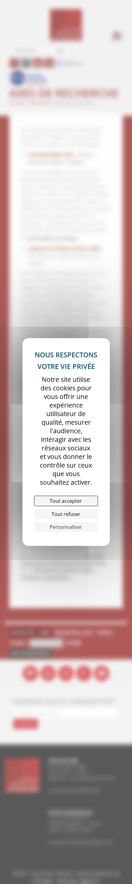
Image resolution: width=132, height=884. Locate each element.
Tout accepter (66, 501)
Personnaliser (66, 527)
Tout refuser (66, 514)
